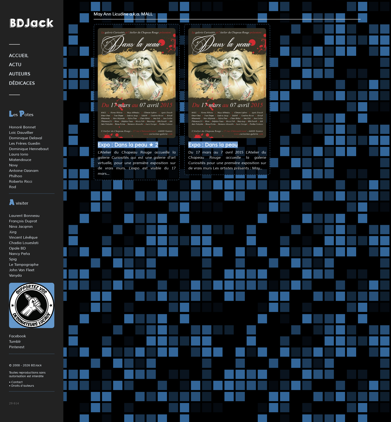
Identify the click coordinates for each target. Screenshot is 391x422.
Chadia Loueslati (23, 243)
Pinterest (16, 347)
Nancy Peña (19, 254)
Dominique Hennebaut (29, 149)
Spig (13, 259)
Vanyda (15, 275)
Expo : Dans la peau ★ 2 (128, 144)
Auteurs (20, 74)
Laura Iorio (18, 154)
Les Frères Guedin (24, 143)
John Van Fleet (21, 270)
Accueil (19, 55)
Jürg (13, 232)
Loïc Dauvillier (21, 132)
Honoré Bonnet (22, 127)
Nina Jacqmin (21, 226)
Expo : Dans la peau (213, 144)
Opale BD (17, 248)
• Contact (16, 382)
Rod (12, 187)
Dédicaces (22, 83)
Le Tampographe (23, 264)
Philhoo (15, 176)
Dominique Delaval (25, 138)
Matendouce (20, 160)
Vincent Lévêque (23, 237)
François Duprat (23, 221)
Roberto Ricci (20, 181)
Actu (15, 64)
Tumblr (15, 341)
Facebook (17, 336)
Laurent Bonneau (24, 215)
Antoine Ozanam (23, 170)
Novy (13, 165)
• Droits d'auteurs (21, 386)
